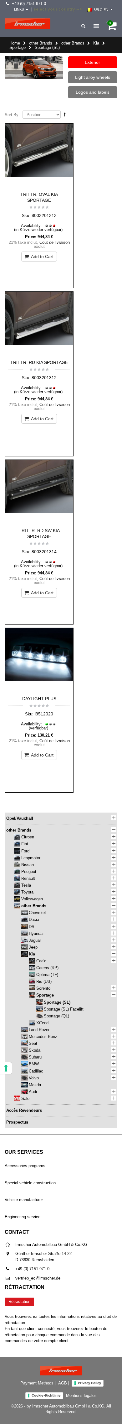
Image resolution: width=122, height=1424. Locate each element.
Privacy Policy (89, 1383)
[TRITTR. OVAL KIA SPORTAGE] (39, 156)
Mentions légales (81, 1395)
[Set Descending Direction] (65, 114)
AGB (62, 1383)
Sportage (17, 47)
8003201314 (44, 551)
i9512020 (44, 713)
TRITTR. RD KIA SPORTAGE (39, 362)
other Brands (40, 43)
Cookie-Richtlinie (46, 1395)
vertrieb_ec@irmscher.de (37, 1278)
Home (14, 43)
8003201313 (44, 215)
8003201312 (44, 377)
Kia (96, 43)
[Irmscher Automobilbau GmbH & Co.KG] (27, 23)
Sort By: (12, 115)
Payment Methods (36, 1383)
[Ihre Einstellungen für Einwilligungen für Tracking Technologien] (6, 1068)
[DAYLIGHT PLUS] (39, 660)
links (19, 9)
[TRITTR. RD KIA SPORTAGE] (39, 324)
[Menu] (96, 26)
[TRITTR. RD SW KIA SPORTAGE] (39, 492)
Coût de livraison (54, 242)
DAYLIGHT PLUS (39, 698)
